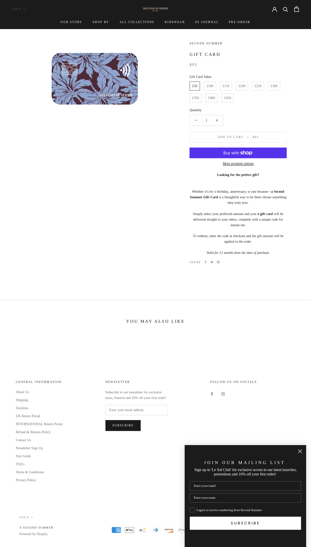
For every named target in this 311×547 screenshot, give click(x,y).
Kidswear (175, 22)
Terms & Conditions (30, 472)
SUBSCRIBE (245, 523)
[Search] (285, 9)
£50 (194, 86)
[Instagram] (223, 394)
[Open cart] (296, 9)
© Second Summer (36, 527)
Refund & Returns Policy (33, 432)
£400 (211, 98)
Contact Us (23, 440)
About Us (22, 392)
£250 (258, 86)
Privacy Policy (26, 480)
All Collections (137, 22)
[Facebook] (205, 262)
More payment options (238, 163)
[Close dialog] (300, 451)
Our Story (71, 22)
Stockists (22, 408)
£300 (274, 86)
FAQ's (20, 464)
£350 (195, 98)
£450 (227, 98)
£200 (242, 86)
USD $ (16, 9)
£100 (210, 86)
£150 (226, 86)
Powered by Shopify (33, 534)
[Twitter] (211, 262)
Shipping (22, 400)
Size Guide (23, 456)
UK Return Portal (28, 416)
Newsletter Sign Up (29, 448)
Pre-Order (240, 22)
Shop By (101, 22)
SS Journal (207, 22)
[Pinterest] (218, 262)
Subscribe (123, 425)
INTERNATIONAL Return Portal (39, 424)
